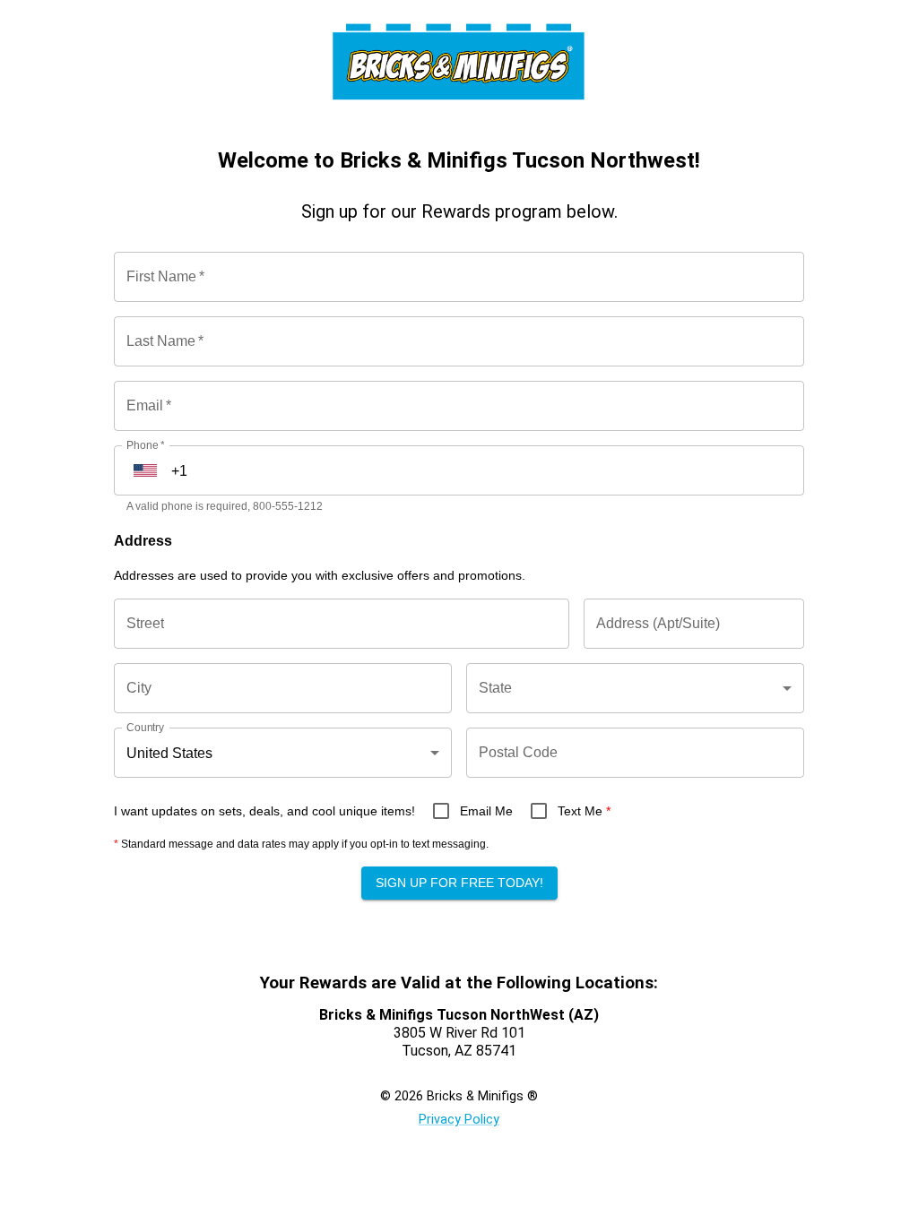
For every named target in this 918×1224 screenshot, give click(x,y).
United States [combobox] (169, 753)
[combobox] (635, 688)
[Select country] (145, 470)
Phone (145, 445)
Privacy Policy (459, 1119)
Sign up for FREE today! (459, 882)
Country (145, 727)
